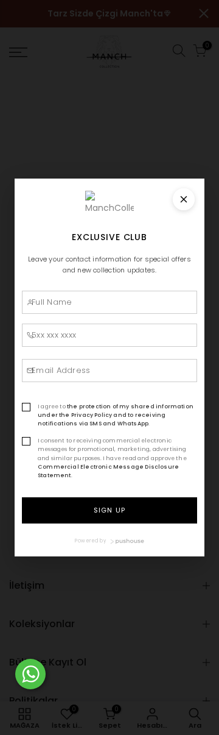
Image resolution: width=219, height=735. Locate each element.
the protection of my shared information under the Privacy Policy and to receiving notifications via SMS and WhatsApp (115, 415)
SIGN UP (109, 510)
